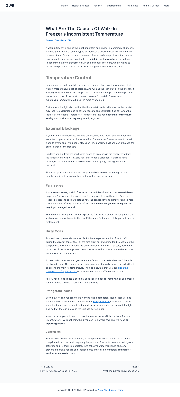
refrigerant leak (101, 301)
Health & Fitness (80, 5)
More (166, 5)
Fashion (98, 5)
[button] (170, 5)
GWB (10, 5)
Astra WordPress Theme (110, 390)
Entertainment (114, 5)
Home (64, 5)
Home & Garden (150, 5)
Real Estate (132, 5)
